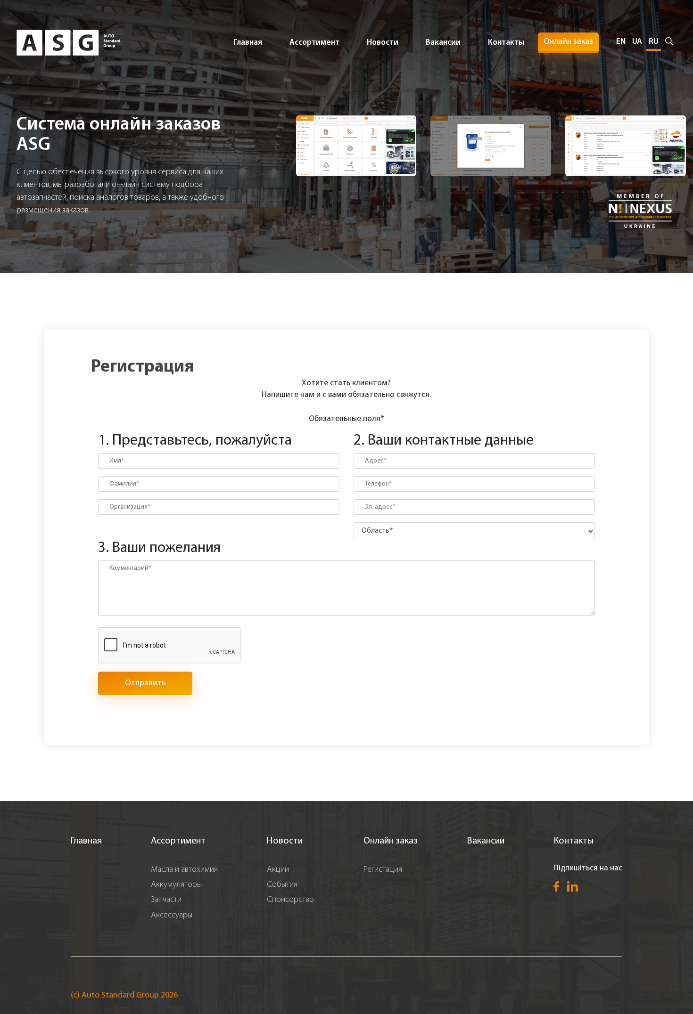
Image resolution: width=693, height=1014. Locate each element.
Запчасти (166, 900)
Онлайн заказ (568, 42)
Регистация (382, 870)
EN (621, 42)
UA (637, 42)
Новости (382, 43)
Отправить (145, 683)
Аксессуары (171, 915)
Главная (247, 43)
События (282, 885)
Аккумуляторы (176, 885)
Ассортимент (178, 841)
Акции (278, 870)
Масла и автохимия (184, 870)
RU (654, 42)
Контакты (506, 43)
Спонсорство (290, 900)
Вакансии (443, 43)
